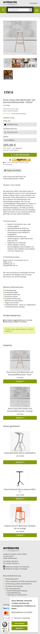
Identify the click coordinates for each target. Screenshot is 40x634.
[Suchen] (30, 9)
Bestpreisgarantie (11, 579)
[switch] (5, 631)
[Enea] (8, 92)
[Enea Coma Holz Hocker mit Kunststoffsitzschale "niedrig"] (20, 397)
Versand (19, 148)
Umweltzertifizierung (12, 294)
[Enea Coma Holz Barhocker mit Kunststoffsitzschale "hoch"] (20, 360)
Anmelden (33, 3)
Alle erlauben (19, 623)
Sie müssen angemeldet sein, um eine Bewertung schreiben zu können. (17, 321)
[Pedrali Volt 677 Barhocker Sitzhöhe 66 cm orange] (20, 514)
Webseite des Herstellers (14, 301)
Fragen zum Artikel (13, 170)
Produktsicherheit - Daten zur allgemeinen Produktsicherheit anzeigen (20, 306)
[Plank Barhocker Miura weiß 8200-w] (20, 441)
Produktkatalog (10, 290)
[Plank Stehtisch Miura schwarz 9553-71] (20, 478)
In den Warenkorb (21, 154)
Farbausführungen (11, 292)
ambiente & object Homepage (16, 569)
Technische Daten (11, 296)
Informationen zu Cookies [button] (22, 612)
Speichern (19, 628)
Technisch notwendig (22, 618)
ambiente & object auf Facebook (17, 567)
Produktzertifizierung (12, 299)
